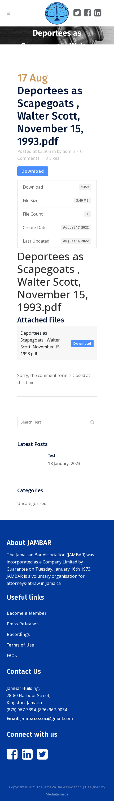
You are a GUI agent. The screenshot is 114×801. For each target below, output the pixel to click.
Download (32, 171)
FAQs (12, 655)
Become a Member (26, 613)
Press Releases (22, 624)
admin (69, 151)
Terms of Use (20, 645)
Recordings (18, 634)
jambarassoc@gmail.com (46, 718)
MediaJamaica (57, 794)
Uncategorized (31, 503)
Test (51, 455)
